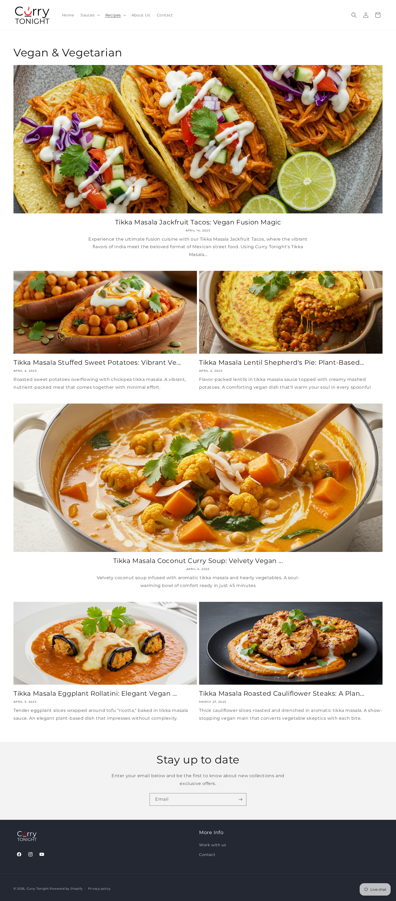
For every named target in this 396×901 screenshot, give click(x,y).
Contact (207, 854)
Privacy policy (99, 888)
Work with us (212, 844)
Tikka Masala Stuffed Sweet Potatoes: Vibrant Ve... (97, 362)
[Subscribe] (240, 799)
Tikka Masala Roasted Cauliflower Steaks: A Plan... (281, 693)
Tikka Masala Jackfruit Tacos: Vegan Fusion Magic (198, 222)
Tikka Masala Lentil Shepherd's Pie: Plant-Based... (281, 362)
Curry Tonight (38, 888)
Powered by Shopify (66, 888)
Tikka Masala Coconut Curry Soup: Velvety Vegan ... (198, 561)
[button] (89, 15)
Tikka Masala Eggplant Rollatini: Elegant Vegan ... (95, 693)
